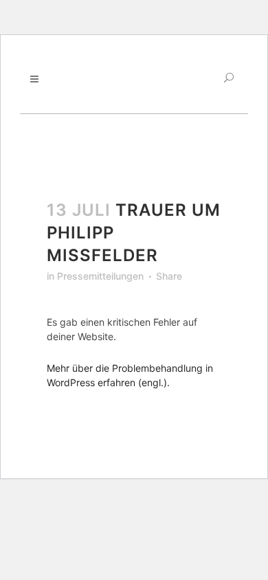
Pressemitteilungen (100, 276)
